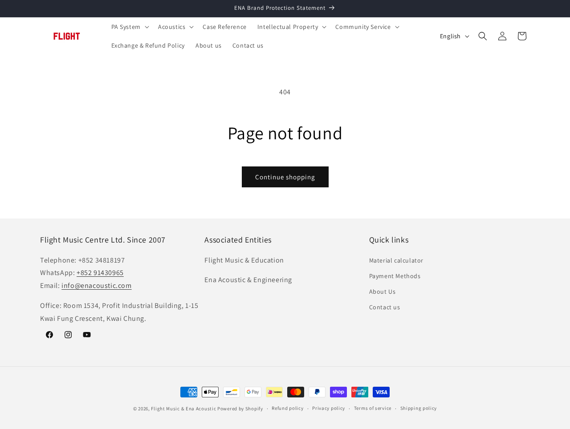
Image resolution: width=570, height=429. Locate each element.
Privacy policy (328, 408)
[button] (129, 26)
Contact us (384, 307)
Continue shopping (285, 177)
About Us (382, 291)
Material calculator (396, 260)
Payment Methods (395, 276)
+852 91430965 (100, 272)
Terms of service (372, 408)
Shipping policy (418, 408)
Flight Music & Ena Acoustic (184, 408)
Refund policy (287, 408)
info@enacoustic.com (96, 285)
